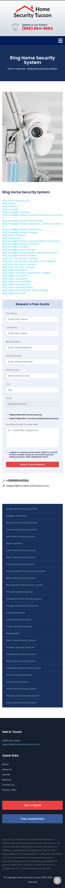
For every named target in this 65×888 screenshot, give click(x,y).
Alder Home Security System (21, 557)
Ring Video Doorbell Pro (16, 284)
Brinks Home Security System (21, 508)
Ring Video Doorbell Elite (16, 281)
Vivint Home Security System (21, 688)
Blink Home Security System (21, 577)
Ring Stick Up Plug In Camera (19, 264)
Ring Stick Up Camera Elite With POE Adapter (29, 261)
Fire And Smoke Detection (19, 591)
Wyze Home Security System (21, 702)
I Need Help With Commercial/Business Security (34, 418)
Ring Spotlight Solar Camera (19, 250)
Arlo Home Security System (20, 564)
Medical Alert (13, 633)
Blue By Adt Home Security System (24, 584)
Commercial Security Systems (21, 529)
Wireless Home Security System (23, 695)
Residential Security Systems (21, 654)
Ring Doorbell (10, 209)
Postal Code (12, 369)
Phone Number (14, 355)
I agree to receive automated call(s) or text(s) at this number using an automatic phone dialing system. (33, 454)
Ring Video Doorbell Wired (17, 287)
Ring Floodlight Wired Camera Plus (22, 221)
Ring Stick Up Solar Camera (18, 267)
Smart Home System (17, 681)
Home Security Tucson (29, 877)
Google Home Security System (22, 605)
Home (11, 68)
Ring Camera (10, 206)
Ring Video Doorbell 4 (15, 278)
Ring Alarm (8, 203)
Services (21, 68)
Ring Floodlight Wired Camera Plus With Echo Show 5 (32, 216)
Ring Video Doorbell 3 (14, 275)
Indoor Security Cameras (19, 626)
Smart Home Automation (19, 674)
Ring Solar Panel (11, 238)
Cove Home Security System (21, 550)
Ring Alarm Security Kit (15, 200)
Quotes (6, 774)
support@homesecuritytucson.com (27, 485)
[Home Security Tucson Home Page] (32, 11)
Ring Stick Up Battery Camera (20, 258)
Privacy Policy (9, 789)
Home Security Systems (18, 619)
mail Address (13, 341)
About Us (7, 769)
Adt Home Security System (20, 536)
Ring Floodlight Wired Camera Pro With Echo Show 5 (32, 225)
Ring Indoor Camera (14, 235)
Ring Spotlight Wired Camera (19, 255)
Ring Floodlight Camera (16, 212)
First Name (11, 313)
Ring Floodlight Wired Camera (19, 232)
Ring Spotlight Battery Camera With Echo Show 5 (31, 241)
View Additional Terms (37, 456)
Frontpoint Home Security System (24, 598)
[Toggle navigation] (60, 41)
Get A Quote (32, 805)
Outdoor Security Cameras (20, 647)
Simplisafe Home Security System (23, 667)
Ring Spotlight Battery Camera (20, 244)
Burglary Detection (16, 515)
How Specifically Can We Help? (22, 424)
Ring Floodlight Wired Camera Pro (22, 229)
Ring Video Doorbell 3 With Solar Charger (26, 273)
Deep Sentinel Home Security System (25, 570)
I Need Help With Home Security (25, 415)
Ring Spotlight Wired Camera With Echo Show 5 (30, 252)
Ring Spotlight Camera (15, 247)
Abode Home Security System (22, 522)
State (9, 398)
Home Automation (15, 612)
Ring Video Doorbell (13, 293)
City (8, 384)
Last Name (11, 327)
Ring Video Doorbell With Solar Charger (25, 290)
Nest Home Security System (21, 640)
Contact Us (8, 784)
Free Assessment (32, 819)
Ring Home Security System (20, 660)
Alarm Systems (14, 543)
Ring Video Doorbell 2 (14, 270)
